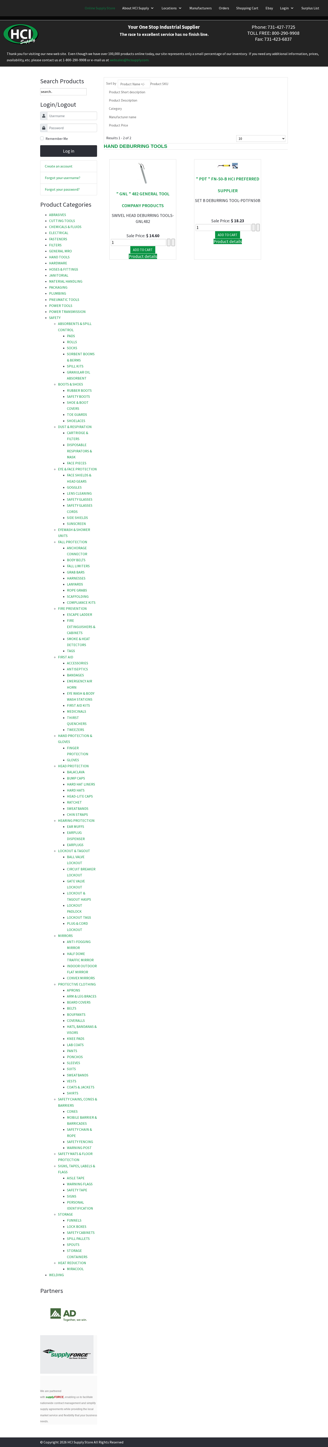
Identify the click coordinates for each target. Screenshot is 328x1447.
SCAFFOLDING (78, 596)
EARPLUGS (75, 845)
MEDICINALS (76, 711)
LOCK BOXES (76, 1226)
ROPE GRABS (77, 590)
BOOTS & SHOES (70, 384)
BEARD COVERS (79, 1002)
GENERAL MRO (60, 251)
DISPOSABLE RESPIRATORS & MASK (79, 451)
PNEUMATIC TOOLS (64, 299)
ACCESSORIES (77, 663)
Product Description (123, 100)
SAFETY (54, 317)
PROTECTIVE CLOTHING (77, 984)
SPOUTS (73, 1244)
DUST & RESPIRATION (75, 427)
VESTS (71, 1081)
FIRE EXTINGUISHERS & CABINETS (81, 626)
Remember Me (57, 138)
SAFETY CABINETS (81, 1232)
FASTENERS (58, 239)
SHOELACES (76, 420)
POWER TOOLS (60, 305)
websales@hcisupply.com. (129, 60)
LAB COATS (75, 1045)
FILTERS (55, 245)
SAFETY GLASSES (79, 499)
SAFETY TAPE (77, 1190)
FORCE (55, 1397)
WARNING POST (79, 1147)
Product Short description (127, 92)
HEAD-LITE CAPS (80, 796)
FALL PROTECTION (72, 542)
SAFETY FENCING (80, 1141)
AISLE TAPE (76, 1178)
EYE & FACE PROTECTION (77, 469)
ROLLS (72, 342)
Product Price (118, 125)
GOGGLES (74, 487)
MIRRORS (65, 935)
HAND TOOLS (59, 257)
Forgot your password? (62, 189)
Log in (68, 151)
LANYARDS (75, 584)
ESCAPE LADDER (79, 614)
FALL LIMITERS (78, 566)
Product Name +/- (132, 84)
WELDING (56, 1275)
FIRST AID (65, 657)
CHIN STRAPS (77, 814)
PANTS (72, 1051)
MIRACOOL (75, 1269)
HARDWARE (58, 263)
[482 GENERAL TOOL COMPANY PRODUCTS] (142, 172)
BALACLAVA (76, 772)
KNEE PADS (75, 1038)
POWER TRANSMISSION (67, 311)
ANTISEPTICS (77, 669)
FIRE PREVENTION (72, 608)
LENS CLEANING (79, 493)
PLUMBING (57, 293)
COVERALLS (76, 1020)
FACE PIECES (76, 463)
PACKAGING (58, 287)
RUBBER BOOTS (79, 390)
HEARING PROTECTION (76, 820)
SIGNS (71, 1196)
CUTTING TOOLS (62, 220)
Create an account (59, 166)
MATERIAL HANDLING (65, 281)
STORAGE (65, 1214)
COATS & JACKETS (80, 1087)
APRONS (73, 990)
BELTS (71, 1008)
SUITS (71, 1069)
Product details (143, 256)
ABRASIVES (57, 214)
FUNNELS (74, 1220)
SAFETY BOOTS (78, 396)
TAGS (71, 651)
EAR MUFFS (75, 826)
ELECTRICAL (58, 233)
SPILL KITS (75, 366)
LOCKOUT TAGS (79, 917)
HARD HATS (76, 790)
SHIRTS (72, 1093)
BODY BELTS (76, 560)
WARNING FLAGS (80, 1184)
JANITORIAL (58, 275)
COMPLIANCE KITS (81, 602)
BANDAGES (75, 675)
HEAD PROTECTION (73, 766)
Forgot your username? (62, 178)
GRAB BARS (76, 572)
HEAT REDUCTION (72, 1263)
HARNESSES (76, 578)
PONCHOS (75, 1057)
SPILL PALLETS (78, 1238)
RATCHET (74, 802)
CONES (72, 1111)
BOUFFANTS (76, 1014)
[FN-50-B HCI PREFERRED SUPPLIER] (227, 165)
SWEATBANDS (77, 808)
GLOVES (73, 760)
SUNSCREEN (76, 523)
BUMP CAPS (76, 778)
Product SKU (159, 84)
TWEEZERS (75, 729)
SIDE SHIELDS (77, 517)
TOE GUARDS (77, 414)
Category (115, 108)
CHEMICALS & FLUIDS (65, 226)
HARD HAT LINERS (81, 784)
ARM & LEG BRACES (81, 996)
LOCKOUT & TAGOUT (74, 851)
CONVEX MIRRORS (81, 978)
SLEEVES (73, 1063)
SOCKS (72, 348)
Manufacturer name (122, 117)
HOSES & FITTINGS (63, 269)
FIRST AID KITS (78, 705)
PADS (71, 336)
